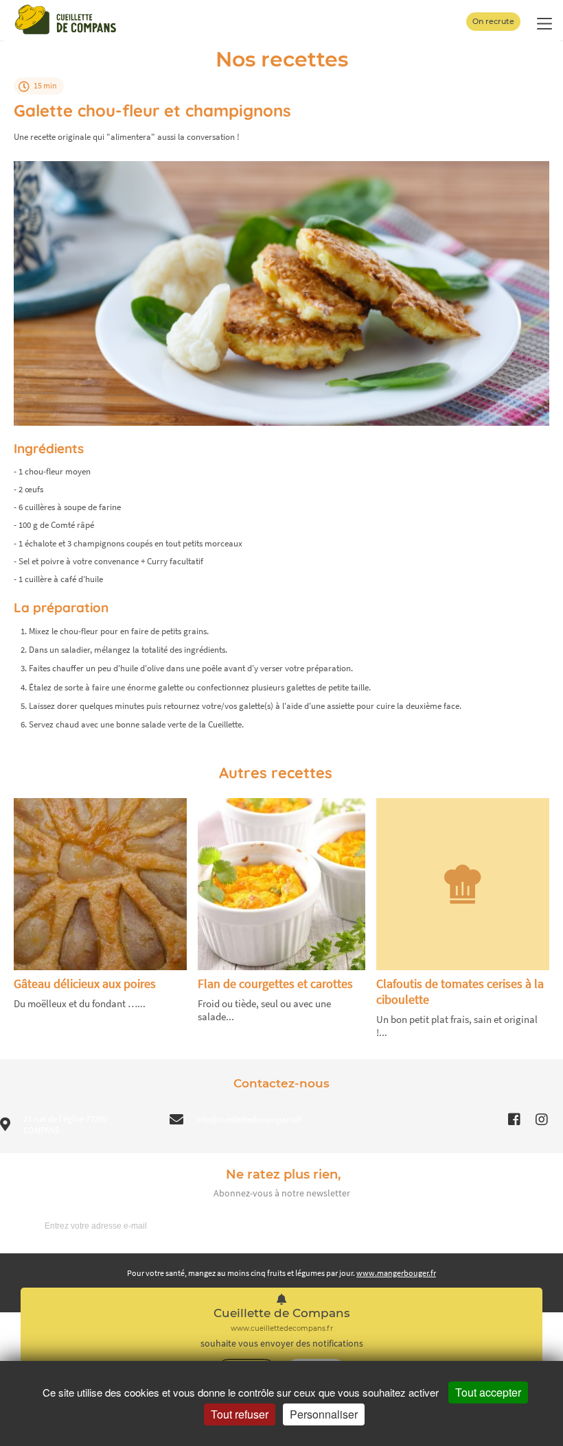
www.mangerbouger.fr (396, 1273)
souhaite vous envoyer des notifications (281, 1343)
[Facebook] (514, 1119)
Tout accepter (488, 1392)
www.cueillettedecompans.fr (282, 1328)
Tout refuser (239, 1414)
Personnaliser (324, 1414)
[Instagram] (542, 1119)
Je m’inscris (515, 1225)
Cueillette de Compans (282, 1313)
